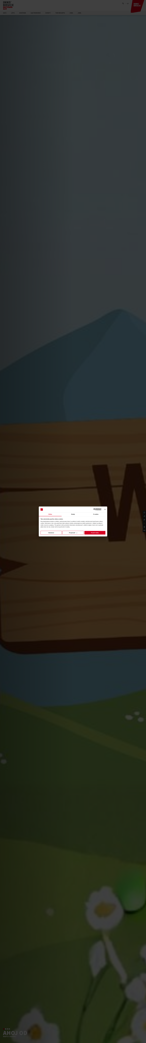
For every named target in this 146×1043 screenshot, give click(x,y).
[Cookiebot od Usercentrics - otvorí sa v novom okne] (94, 509)
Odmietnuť (51, 532)
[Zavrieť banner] (105, 509)
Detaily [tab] (73, 514)
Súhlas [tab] (50, 514)
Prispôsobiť (72, 532)
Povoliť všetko (95, 532)
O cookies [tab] (96, 514)
